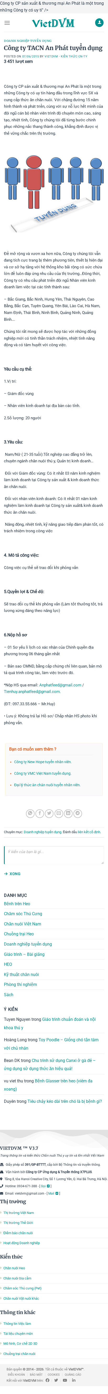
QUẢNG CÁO (73, 1374)
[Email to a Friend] (59, 813)
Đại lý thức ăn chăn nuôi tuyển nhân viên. (47, 785)
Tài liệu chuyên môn (18, 1334)
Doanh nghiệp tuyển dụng (28, 41)
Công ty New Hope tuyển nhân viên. (43, 762)
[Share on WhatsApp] (30, 813)
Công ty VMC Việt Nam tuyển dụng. (43, 773)
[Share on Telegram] (77, 813)
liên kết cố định (89, 832)
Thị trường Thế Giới (18, 1223)
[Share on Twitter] (49, 813)
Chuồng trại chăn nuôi (19, 1354)
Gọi (43, 1186)
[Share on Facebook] (39, 813)
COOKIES (54, 1374)
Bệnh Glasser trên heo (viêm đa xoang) (48, 1085)
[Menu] (7, 22)
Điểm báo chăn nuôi (18, 1233)
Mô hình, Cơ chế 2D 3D (20, 1344)
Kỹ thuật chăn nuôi (21, 974)
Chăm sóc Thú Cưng (23, 913)
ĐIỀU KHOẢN (16, 1374)
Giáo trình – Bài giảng (24, 954)
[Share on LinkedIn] (68, 813)
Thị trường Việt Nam (18, 1213)
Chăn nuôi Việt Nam (22, 923)
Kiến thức (11, 1257)
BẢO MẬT (36, 1374)
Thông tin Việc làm (17, 1324)
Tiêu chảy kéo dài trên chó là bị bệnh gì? (65, 1101)
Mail (51, 1193)
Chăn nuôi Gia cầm (17, 1278)
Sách (8, 994)
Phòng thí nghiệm (20, 984)
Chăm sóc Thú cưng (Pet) (22, 1288)
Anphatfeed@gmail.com (60, 685)
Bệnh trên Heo (17, 903)
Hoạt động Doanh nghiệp (21, 1243)
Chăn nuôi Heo (14, 1268)
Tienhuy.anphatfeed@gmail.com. (32, 691)
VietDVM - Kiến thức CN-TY (66, 56)
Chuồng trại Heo (19, 933)
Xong (15, 874)
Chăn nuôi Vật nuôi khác (21, 1298)
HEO (8, 964)
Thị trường (13, 1201)
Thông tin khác (17, 1312)
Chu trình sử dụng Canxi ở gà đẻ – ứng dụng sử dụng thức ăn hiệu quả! (50, 1064)
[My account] (99, 22)
